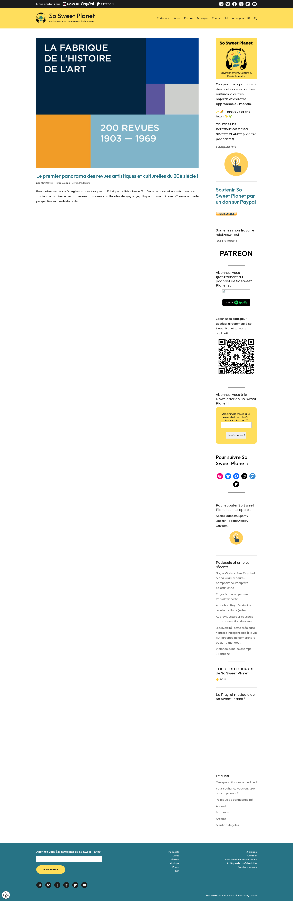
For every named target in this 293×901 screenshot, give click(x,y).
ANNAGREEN (48, 182)
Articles (221, 819)
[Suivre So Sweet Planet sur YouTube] (254, 4)
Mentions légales (227, 825)
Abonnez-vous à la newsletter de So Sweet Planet (236, 417)
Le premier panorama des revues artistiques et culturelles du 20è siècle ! (117, 176)
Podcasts (163, 18)
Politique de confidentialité (234, 800)
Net (226, 18)
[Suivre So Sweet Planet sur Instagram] (221, 4)
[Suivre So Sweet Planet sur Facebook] (234, 4)
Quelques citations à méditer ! (236, 782)
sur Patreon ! (227, 240)
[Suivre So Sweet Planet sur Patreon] (248, 4)
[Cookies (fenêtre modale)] (6, 895)
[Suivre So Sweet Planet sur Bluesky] (228, 4)
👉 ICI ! (221, 679)
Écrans (188, 18)
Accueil (221, 806)
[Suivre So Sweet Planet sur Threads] (241, 4)
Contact (252, 855)
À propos (238, 18)
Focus (216, 18)
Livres (176, 18)
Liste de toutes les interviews (241, 859)
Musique (202, 18)
